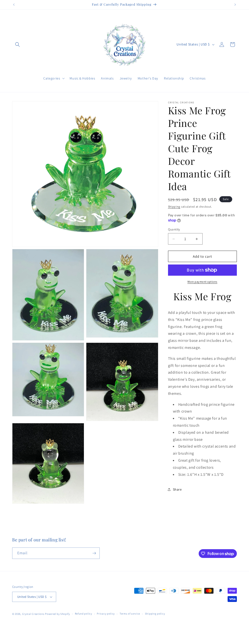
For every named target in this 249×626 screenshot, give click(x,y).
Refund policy (83, 613)
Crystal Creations (33, 614)
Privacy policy (106, 613)
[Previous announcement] (14, 4)
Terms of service (130, 613)
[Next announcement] (235, 4)
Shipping (174, 206)
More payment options (202, 281)
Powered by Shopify (57, 614)
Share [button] (177, 489)
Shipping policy (155, 613)
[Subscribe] (94, 553)
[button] (17, 44)
